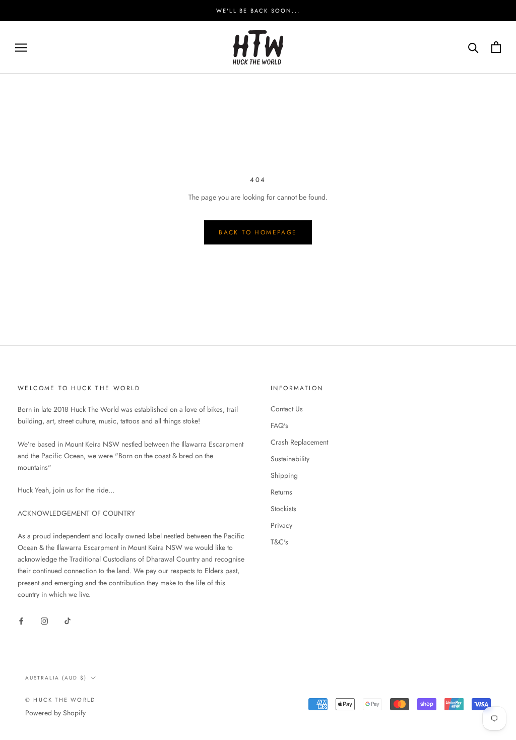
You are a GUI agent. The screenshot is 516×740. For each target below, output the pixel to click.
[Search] (473, 47)
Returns (281, 492)
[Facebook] (21, 620)
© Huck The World (60, 700)
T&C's (279, 542)
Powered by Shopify (55, 713)
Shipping (284, 475)
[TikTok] (67, 620)
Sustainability (290, 459)
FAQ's (279, 425)
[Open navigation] (21, 47)
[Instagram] (44, 620)
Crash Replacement (299, 442)
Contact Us (287, 409)
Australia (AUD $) (56, 678)
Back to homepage (258, 232)
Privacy (281, 525)
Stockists (283, 509)
